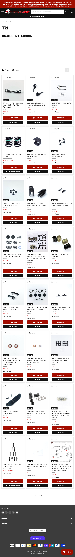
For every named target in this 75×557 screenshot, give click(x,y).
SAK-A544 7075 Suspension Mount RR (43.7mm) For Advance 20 (13, 105)
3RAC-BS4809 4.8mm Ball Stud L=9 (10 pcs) (12, 465)
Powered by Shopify (37, 553)
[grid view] (67, 70)
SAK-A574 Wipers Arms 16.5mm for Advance (11, 308)
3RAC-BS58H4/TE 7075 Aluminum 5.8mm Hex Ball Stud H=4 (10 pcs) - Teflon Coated (61, 414)
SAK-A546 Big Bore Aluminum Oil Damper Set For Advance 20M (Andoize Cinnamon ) (36, 257)
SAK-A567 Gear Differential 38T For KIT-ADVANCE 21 (12, 255)
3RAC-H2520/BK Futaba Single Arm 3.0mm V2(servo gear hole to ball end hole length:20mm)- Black (61, 467)
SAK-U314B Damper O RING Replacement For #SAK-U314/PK (37, 309)
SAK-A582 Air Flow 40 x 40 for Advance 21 (36, 155)
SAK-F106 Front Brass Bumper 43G (10, 412)
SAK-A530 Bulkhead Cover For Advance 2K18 (61, 308)
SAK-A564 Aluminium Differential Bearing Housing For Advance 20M (37, 360)
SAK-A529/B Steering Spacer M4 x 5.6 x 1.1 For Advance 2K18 (37, 466)
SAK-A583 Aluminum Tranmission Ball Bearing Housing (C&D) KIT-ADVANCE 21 (11, 361)
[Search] (66, 12)
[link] (37, 41)
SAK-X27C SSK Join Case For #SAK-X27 (60, 255)
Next (40, 495)
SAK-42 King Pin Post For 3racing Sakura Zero (12, 204)
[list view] (71, 70)
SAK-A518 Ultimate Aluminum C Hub (58, 155)
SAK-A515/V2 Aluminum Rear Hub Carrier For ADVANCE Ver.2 (62, 205)
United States (36, 531)
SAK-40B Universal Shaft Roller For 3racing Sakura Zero (36, 413)
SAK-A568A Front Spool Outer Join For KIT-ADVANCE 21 (37, 205)
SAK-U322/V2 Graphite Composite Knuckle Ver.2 (36, 104)
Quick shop (13, 118)
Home (3, 22)
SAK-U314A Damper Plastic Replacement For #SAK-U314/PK (61, 360)
